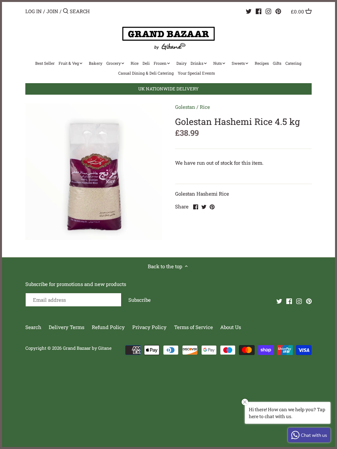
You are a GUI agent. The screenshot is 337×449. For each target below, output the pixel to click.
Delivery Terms (67, 327)
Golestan (185, 107)
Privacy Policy (150, 327)
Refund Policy (109, 327)
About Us (230, 327)
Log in (33, 11)
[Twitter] (248, 11)
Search (33, 327)
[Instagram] (268, 11)
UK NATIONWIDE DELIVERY (168, 89)
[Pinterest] (278, 11)
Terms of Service (193, 327)
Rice (205, 107)
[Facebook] (258, 11)
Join (52, 11)
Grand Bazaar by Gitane (87, 348)
